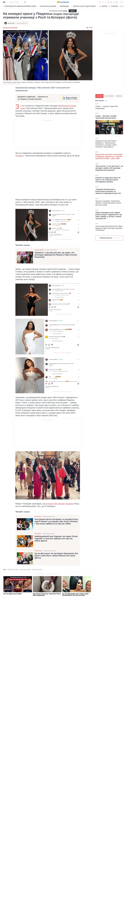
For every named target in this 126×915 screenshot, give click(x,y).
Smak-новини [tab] (109, 96)
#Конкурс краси (25, 569)
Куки (65, 11)
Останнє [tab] (99, 96)
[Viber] (102, 2)
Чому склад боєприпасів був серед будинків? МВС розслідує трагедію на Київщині (108, 228)
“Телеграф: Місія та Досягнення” (84, 6)
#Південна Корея (13, 569)
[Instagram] (114, 2)
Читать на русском (10, 27)
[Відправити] (25, 2)
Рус (121, 2)
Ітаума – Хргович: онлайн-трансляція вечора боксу (106, 117)
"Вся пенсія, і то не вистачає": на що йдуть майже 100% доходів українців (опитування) (109, 168)
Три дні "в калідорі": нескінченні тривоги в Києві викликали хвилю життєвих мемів (108, 203)
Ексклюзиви (64, 6)
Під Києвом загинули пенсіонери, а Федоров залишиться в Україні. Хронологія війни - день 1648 (109, 156)
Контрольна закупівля (48, 6)
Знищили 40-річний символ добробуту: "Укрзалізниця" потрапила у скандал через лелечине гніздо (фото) (105, 144)
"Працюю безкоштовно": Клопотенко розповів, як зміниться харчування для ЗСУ (108, 191)
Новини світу (38, 550)
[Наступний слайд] (124, 6)
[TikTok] (116, 2)
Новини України (39, 250)
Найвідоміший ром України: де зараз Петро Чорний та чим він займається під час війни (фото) (56, 538)
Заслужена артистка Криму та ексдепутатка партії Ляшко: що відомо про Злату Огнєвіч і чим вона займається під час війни (56, 521)
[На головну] (63, 2)
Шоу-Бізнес (37, 516)
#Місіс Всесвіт (37, 569)
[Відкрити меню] (4, 2)
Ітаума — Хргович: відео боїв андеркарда (106, 107)
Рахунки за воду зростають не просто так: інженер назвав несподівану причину (107, 180)
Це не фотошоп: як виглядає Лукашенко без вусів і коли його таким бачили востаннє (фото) (56, 555)
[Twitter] (111, 2)
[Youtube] (108, 2)
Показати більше (106, 238)
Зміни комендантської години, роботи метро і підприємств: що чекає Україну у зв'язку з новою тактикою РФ (108, 215)
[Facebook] (99, 2)
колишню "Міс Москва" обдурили (60, 504)
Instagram (19, 156)
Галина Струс (11, 23)
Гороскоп (114, 6)
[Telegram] (105, 2)
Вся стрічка (99, 100)
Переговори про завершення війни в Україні (20, 6)
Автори (104, 6)
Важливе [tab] (119, 96)
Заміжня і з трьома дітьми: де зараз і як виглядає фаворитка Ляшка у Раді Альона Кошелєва (55, 255)
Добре (73, 11)
